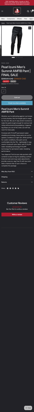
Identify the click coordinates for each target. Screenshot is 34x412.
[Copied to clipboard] (18, 188)
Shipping (3, 83)
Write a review (17, 214)
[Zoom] (29, 27)
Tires (25, 18)
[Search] (28, 11)
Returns (4, 182)
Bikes (3, 18)
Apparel (31, 18)
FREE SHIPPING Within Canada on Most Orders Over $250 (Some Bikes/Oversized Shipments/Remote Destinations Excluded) (17, 3)
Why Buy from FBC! (8, 171)
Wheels (19, 18)
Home (3, 23)
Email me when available (17, 103)
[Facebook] (8, 188)
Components (11, 18)
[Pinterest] (13, 188)
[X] (10, 188)
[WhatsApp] (15, 188)
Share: (3, 188)
